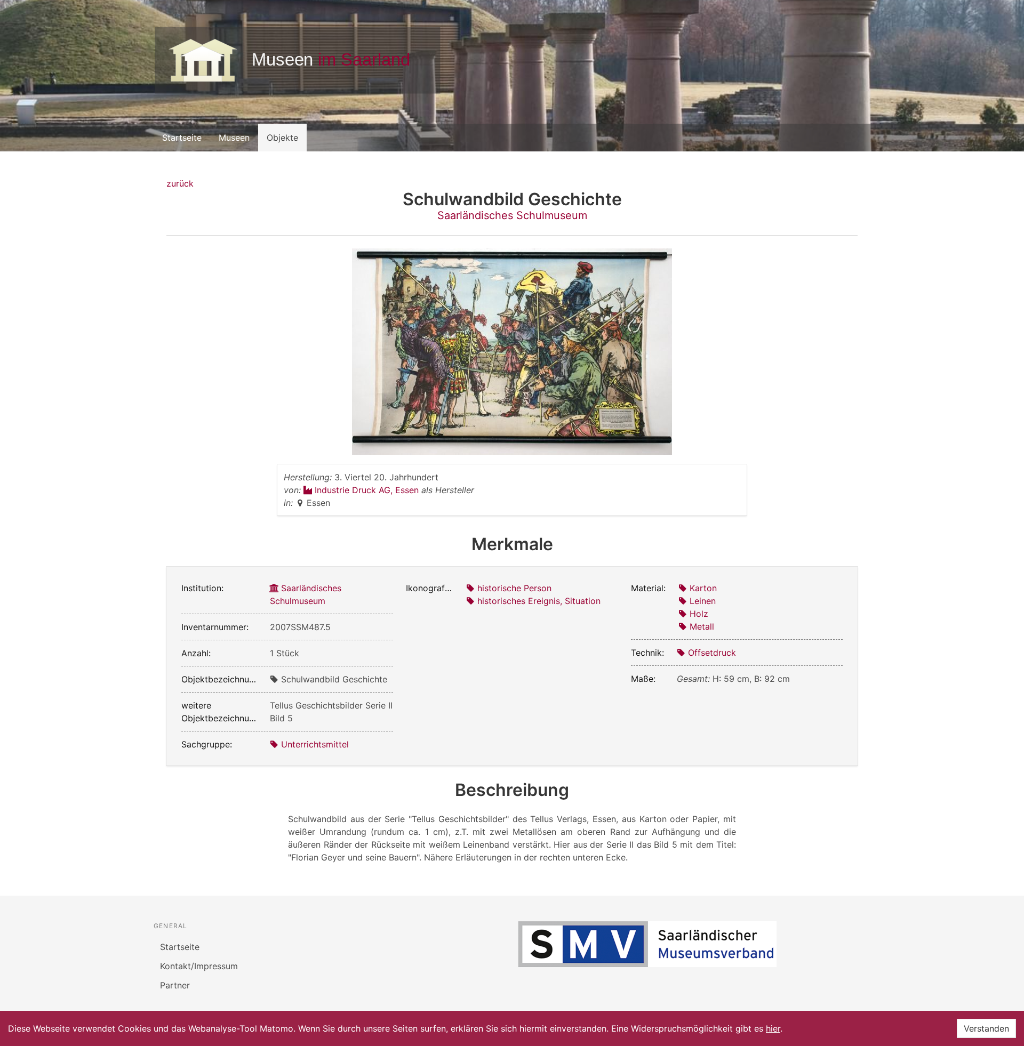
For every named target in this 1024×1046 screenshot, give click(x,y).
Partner (175, 985)
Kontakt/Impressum (199, 966)
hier (773, 1028)
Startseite (182, 137)
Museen (234, 137)
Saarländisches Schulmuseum (512, 215)
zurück (180, 183)
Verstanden (986, 1028)
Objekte (282, 137)
